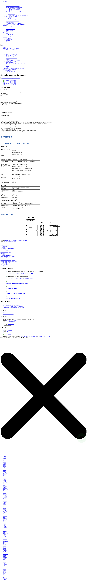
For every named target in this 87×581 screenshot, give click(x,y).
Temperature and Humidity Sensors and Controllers (16, 19)
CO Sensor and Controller (13, 12)
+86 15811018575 (11, 321)
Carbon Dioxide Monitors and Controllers (14, 7)
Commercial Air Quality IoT (13, 298)
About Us (5, 25)
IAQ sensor (3, 254)
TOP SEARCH (46, 336)
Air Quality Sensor (4, 246)
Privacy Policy (23, 336)
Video (7, 31)
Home (4, 3)
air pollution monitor (5, 244)
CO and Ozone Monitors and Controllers (14, 11)
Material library (9, 39)
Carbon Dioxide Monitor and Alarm (15, 293)
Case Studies (8, 38)
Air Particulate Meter (11, 288)
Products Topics (9, 36)
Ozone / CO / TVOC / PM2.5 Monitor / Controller (13, 306)
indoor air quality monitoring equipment (8, 261)
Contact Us (5, 41)
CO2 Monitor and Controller (14, 8)
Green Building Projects (10, 34)
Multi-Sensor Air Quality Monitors (12, 6)
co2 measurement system (6, 252)
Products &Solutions (7, 4)
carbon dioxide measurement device (8, 249)
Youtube (9, 334)
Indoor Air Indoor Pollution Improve (8, 256)
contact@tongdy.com (10, 322)
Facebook (10, 330)
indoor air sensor (4, 263)
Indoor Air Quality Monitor (6, 258)
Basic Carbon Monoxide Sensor (9, 241)
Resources (5, 37)
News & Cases (6, 32)
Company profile (9, 26)
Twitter (8, 331)
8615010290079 (11, 324)
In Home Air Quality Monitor (6, 255)
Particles (10, 17)
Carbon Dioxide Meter (5, 250)
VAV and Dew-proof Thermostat (12, 21)
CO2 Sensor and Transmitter (14, 9)
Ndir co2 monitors (4, 264)
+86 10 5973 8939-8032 (11, 320)
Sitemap (35, 336)
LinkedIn (10, 332)
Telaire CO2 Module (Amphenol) (15, 23)
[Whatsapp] (81, 438)
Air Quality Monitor (5, 245)
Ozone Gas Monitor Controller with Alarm (17, 283)
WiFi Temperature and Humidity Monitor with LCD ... (20, 273)
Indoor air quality (4, 257)
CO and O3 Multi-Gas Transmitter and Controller (18, 15)
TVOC (9, 18)
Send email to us (4, 110)
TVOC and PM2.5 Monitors (11, 16)
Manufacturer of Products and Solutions (11, 48)
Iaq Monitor (3, 253)
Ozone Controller (11, 14)
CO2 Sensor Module (10, 22)
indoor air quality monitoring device (8, 260)
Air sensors (3, 247)
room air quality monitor (5, 265)
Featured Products (30, 336)
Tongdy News (8, 33)
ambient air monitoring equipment (7, 248)
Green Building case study (8, 314)
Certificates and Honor (10, 29)
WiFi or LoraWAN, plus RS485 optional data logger (19, 278)
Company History (9, 30)
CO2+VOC (10, 10)
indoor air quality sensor (5, 262)
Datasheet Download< (11, 110)
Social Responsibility (10, 27)
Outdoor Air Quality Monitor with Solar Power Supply (16, 240)
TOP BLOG (40, 336)
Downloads (8, 40)
